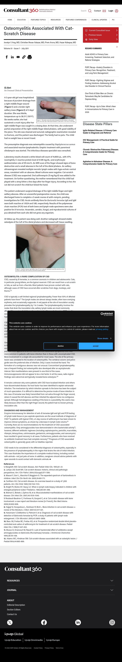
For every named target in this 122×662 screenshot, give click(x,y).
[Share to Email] (18, 57)
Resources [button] (56, 20)
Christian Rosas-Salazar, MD (32, 42)
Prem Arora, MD (52, 42)
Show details (102, 338)
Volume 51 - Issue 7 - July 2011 (16, 48)
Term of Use (59, 648)
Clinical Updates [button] (99, 20)
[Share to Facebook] (6, 57)
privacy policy (102, 329)
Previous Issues (95, 35)
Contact (97, 10)
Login (110, 10)
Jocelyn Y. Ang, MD (12, 42)
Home (10, 20)
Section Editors (13, 609)
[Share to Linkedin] (12, 57)
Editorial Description (16, 604)
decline (61, 346)
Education (21, 20)
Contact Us (12, 614)
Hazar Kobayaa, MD (68, 42)
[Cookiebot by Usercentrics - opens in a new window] (102, 314)
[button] (23, 57)
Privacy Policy (49, 648)
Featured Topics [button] (38, 20)
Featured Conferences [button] (76, 20)
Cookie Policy (38, 648)
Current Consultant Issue (99, 30)
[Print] (29, 57)
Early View (93, 39)
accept (95, 346)
